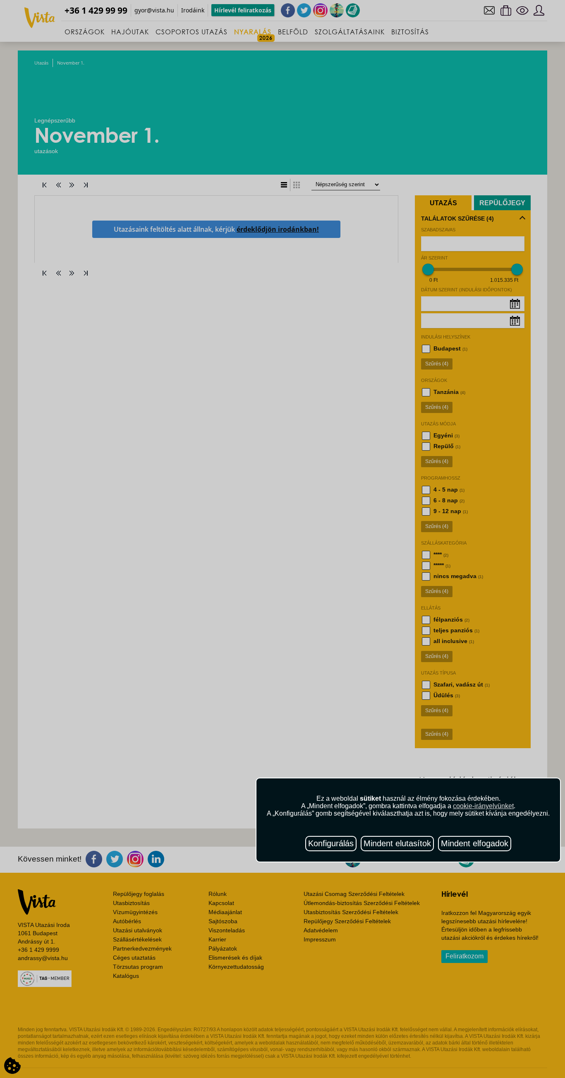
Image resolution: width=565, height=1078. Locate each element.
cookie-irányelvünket (483, 805)
